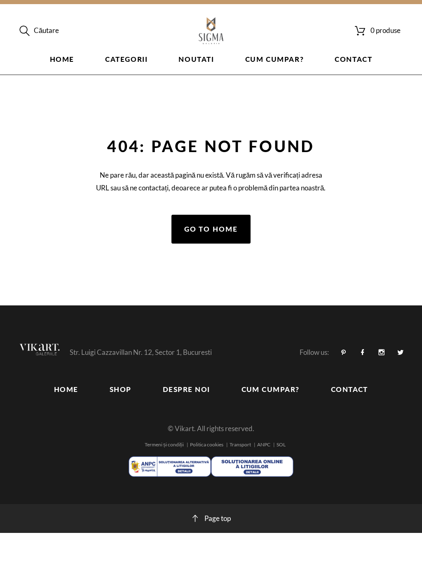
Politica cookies (206, 444)
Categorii (126, 59)
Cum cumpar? (274, 59)
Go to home (211, 229)
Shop (120, 389)
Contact (353, 59)
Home (62, 59)
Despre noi (186, 389)
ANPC (263, 444)
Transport (240, 444)
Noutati (196, 59)
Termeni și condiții (164, 444)
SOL (281, 444)
